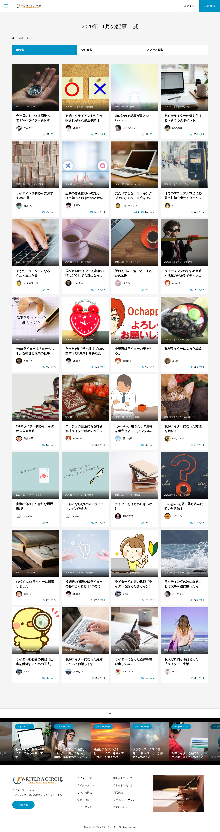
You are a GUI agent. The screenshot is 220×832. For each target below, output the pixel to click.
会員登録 (209, 5)
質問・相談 (83, 800)
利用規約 (118, 792)
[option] (32, 741)
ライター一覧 (84, 778)
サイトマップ (84, 807)
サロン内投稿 (84, 792)
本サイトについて (123, 778)
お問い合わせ (120, 807)
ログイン (189, 5)
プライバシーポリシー (125, 800)
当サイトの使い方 (123, 785)
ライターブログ (85, 785)
